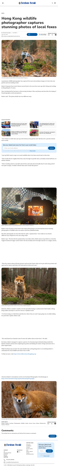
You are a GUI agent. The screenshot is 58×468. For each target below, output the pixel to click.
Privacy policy (29, 448)
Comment (52, 436)
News (2, 13)
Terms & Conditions (28, 445)
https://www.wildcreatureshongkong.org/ (25, 354)
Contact (28, 447)
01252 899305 (11, 459)
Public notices (29, 451)
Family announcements (30, 453)
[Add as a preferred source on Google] (43, 34)
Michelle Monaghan (7, 32)
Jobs (27, 450)
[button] (3, 3)
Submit (52, 148)
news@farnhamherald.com (12, 462)
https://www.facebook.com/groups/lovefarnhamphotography (17, 378)
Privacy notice (33, 150)
